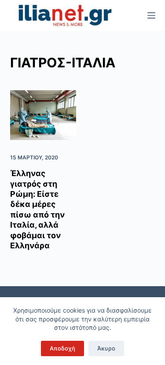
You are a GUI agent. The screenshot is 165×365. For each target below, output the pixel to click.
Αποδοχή (62, 348)
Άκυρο (106, 348)
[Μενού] (151, 15)
